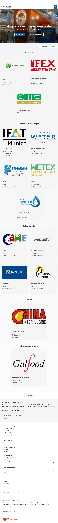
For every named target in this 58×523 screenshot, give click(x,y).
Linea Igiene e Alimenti (9, 434)
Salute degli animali (8, 442)
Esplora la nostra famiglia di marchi (11, 500)
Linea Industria (7, 437)
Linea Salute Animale (9, 428)
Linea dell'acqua (8, 432)
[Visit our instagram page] (17, 492)
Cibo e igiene (7, 449)
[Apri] (55, 7)
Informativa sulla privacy (10, 506)
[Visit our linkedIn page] (13, 492)
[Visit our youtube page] (21, 492)
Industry (6, 451)
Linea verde (7, 430)
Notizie (5, 459)
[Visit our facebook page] (8, 492)
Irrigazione (6, 445)
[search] (55, 2)
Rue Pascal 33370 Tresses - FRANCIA (11, 410)
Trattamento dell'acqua (9, 447)
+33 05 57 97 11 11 (26, 410)
